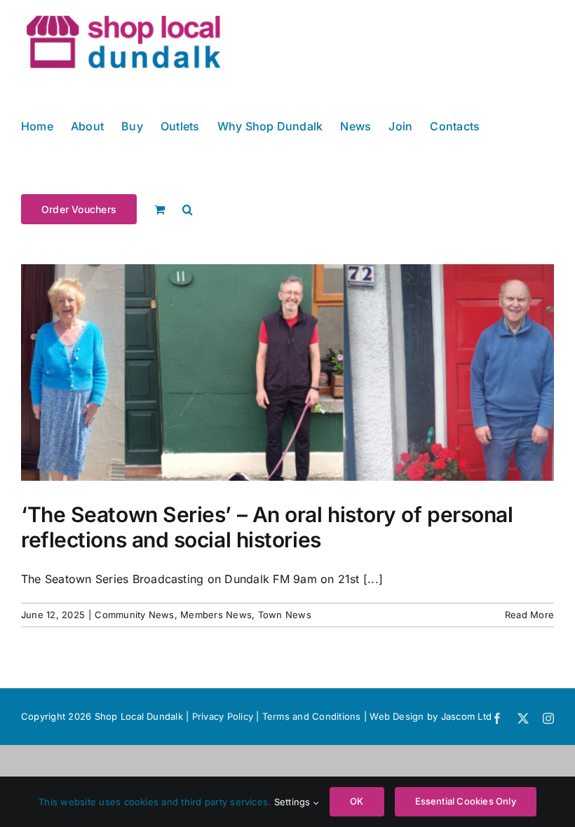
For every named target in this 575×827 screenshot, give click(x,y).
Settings (293, 801)
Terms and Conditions (313, 716)
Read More (529, 614)
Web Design (397, 716)
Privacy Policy (222, 716)
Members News (216, 614)
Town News (284, 614)
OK (356, 801)
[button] (187, 208)
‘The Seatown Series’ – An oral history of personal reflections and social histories (267, 527)
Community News (134, 614)
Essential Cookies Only (465, 801)
